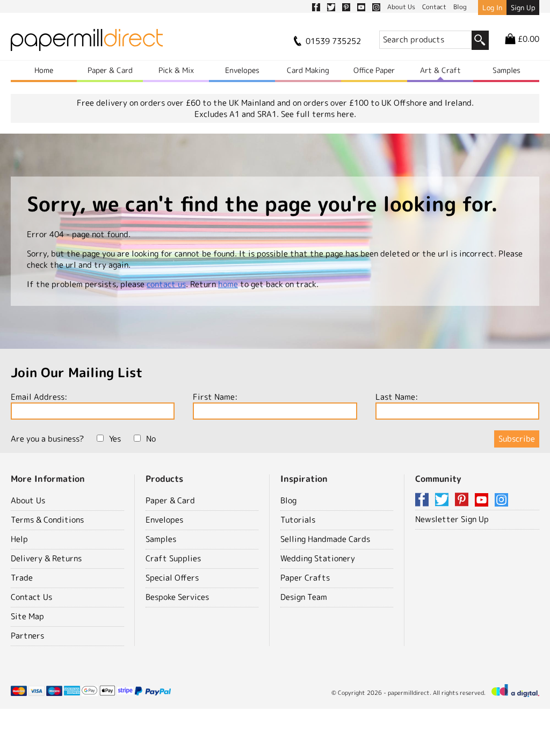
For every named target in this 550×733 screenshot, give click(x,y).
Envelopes (242, 70)
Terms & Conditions (47, 519)
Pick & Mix (176, 70)
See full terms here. (318, 114)
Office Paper (374, 70)
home (228, 284)
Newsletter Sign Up (452, 519)
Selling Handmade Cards (325, 539)
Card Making (308, 70)
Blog (288, 500)
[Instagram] (501, 500)
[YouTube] (483, 500)
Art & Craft (440, 70)
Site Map (27, 616)
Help (19, 539)
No (151, 438)
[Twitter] (443, 500)
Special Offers (172, 577)
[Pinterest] (463, 500)
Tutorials (297, 519)
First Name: (215, 396)
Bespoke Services (177, 597)
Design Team (303, 597)
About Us (28, 500)
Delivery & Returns (46, 558)
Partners (27, 635)
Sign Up (523, 7)
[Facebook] (423, 500)
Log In (492, 7)
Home (43, 70)
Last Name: (396, 396)
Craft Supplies (173, 558)
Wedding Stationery (317, 558)
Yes (115, 438)
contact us (166, 284)
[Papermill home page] (87, 43)
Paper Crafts (305, 577)
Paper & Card (110, 70)
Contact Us (31, 597)
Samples (506, 70)
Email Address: (39, 396)
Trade (22, 577)
